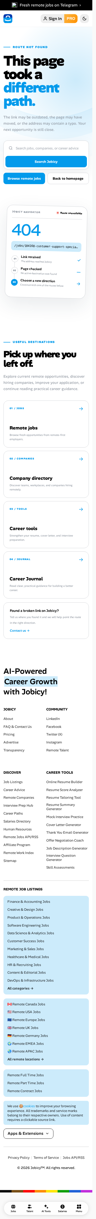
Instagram (54, 742)
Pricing (9, 734)
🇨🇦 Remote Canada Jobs (26, 1004)
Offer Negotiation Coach (65, 840)
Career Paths (13, 813)
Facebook (53, 726)
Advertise (10, 742)
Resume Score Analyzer (64, 790)
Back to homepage (68, 178)
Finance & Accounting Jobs (28, 902)
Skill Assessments (60, 867)
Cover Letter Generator (63, 824)
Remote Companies (18, 797)
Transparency (13, 750)
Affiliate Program (16, 845)
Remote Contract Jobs (24, 1091)
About (8, 718)
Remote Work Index (18, 852)
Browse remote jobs (24, 178)
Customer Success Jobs (25, 941)
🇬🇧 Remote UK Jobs (22, 1028)
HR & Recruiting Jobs (24, 965)
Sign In (55, 18)
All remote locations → (25, 1059)
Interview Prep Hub (18, 805)
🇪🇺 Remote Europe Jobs (26, 1020)
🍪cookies (27, 1106)
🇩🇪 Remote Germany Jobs (27, 1035)
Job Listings (13, 782)
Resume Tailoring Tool (63, 797)
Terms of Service (46, 1157)
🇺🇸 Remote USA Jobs (24, 1012)
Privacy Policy (19, 1157)
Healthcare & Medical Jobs (28, 957)
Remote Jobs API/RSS (20, 837)
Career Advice (14, 790)
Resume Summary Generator (60, 807)
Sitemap (9, 860)
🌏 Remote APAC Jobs (25, 1051)
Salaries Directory (17, 821)
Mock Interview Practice (64, 817)
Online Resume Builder (64, 782)
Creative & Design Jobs (25, 909)
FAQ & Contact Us (17, 726)
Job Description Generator (66, 848)
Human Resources (17, 829)
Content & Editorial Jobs (26, 972)
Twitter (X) (54, 734)
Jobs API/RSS (73, 1157)
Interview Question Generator (61, 857)
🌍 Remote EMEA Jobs (25, 1043)
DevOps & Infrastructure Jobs (30, 980)
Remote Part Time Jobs (25, 1083)
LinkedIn (53, 718)
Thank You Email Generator (67, 832)
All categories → (20, 988)
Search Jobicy (46, 161)
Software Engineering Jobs (28, 925)
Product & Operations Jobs (28, 917)
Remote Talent (57, 750)
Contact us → (20, 631)
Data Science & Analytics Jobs (30, 933)
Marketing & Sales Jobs (25, 949)
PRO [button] (71, 18)
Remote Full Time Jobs (25, 1075)
